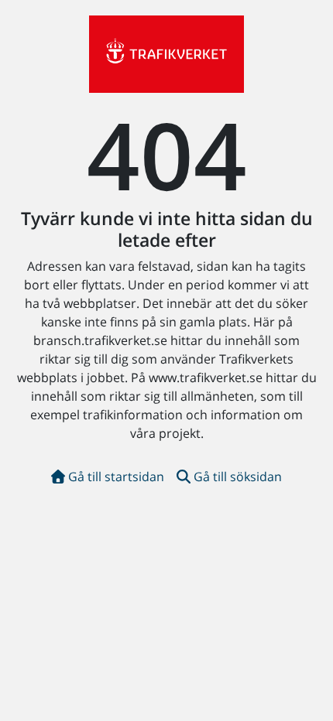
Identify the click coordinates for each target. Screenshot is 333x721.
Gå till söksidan (238, 476)
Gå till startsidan (116, 476)
